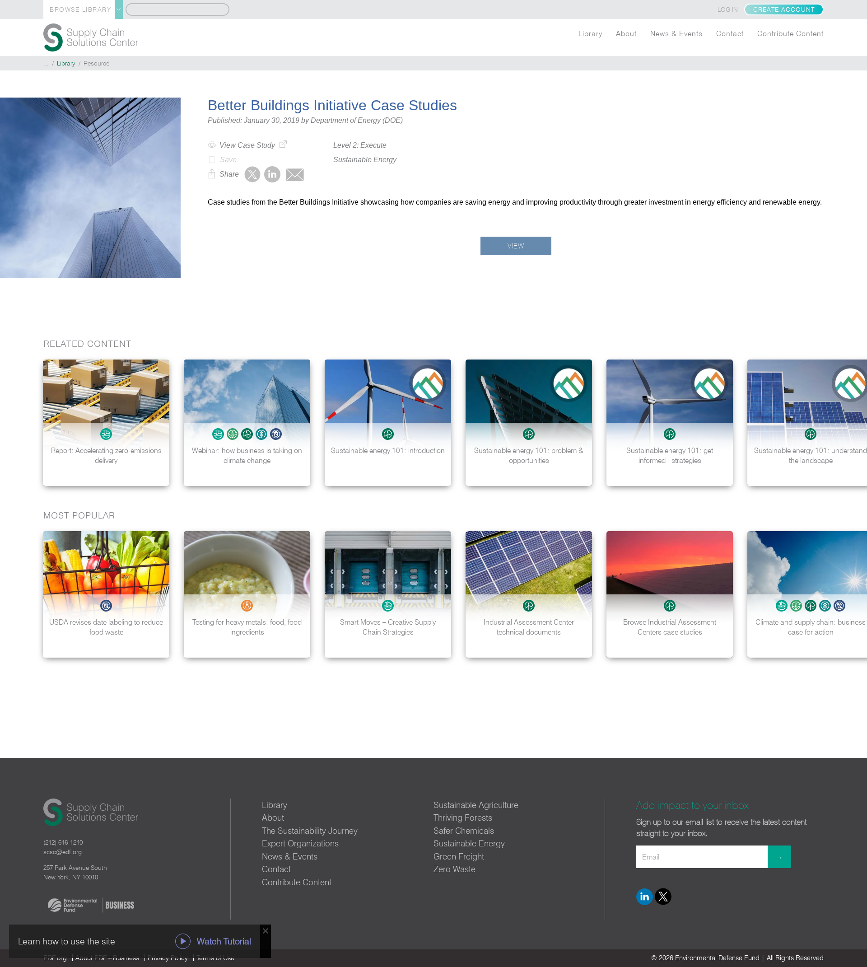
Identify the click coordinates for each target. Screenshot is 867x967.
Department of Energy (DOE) (357, 120)
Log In (728, 9)
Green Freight (459, 856)
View (516, 245)
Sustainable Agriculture (476, 805)
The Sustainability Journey (310, 831)
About (626, 33)
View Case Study (247, 145)
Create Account (784, 9)
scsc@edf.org (62, 851)
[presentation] (850, 423)
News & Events (676, 33)
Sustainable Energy (469, 843)
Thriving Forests (463, 817)
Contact (730, 33)
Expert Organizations (300, 843)
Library (590, 33)
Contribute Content (790, 33)
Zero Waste (454, 869)
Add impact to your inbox (692, 805)
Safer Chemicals (464, 831)
